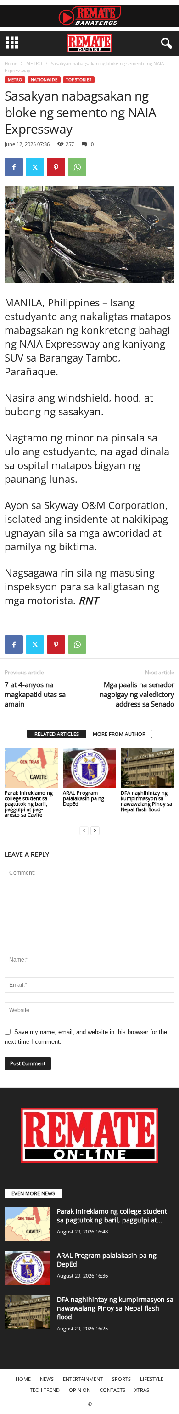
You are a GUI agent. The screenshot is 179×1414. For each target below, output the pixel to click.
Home (11, 63)
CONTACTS (112, 1389)
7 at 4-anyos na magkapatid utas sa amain (35, 694)
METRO (34, 63)
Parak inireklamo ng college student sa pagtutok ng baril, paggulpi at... (112, 1215)
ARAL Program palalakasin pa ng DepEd (83, 798)
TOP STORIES (78, 80)
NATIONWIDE (44, 80)
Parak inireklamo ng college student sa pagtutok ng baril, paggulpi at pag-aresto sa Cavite (29, 803)
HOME (23, 1378)
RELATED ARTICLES (56, 733)
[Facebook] (14, 167)
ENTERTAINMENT (83, 1378)
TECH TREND (45, 1389)
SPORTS (121, 1378)
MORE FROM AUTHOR (119, 733)
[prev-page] (84, 830)
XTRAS (141, 1389)
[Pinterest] (56, 167)
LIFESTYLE (151, 1378)
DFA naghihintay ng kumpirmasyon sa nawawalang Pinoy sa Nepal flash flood (146, 801)
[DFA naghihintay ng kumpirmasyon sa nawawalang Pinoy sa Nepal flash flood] (147, 768)
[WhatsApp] (77, 167)
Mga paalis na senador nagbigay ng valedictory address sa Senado (137, 694)
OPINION (79, 1389)
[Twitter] (35, 167)
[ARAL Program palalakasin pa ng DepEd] (90, 768)
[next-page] (95, 830)
